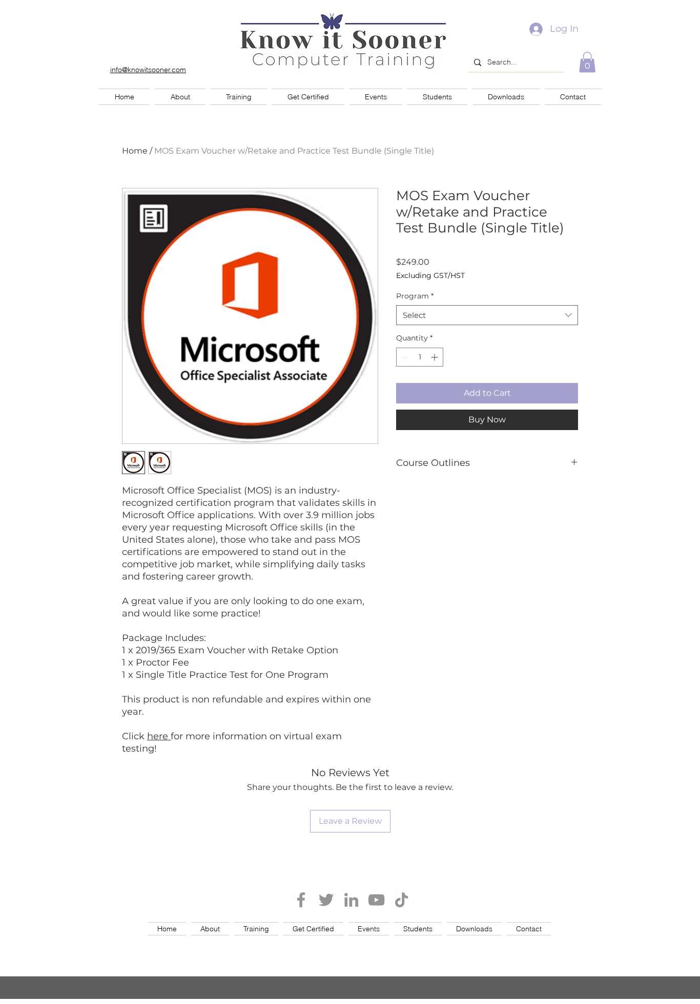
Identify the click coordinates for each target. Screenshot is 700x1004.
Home (135, 151)
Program (415, 296)
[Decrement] (404, 357)
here (159, 736)
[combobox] (487, 315)
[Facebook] (301, 900)
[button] (587, 62)
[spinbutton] (419, 357)
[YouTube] (376, 900)
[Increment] (435, 357)
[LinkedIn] (351, 900)
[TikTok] (401, 900)
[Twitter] (326, 900)
